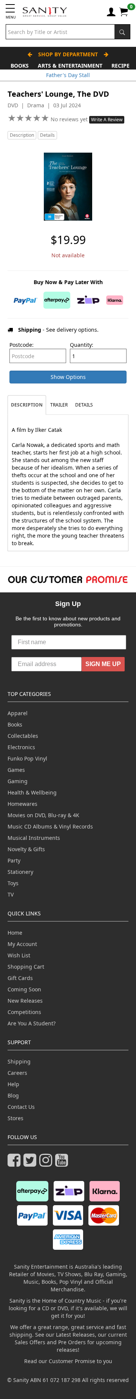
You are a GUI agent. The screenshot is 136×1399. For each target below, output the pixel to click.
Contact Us (21, 1106)
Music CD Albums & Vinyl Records (50, 826)
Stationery (20, 871)
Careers (17, 1072)
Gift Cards (20, 978)
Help (13, 1084)
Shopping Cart (26, 966)
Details (47, 135)
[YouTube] (63, 1163)
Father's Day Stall (68, 75)
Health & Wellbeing (32, 792)
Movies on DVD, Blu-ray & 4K (43, 815)
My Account (22, 944)
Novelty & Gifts (26, 849)
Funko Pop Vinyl (27, 758)
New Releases (25, 1000)
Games (16, 769)
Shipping (19, 1061)
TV (11, 894)
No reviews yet (70, 119)
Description (22, 135)
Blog (13, 1095)
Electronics (21, 747)
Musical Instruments (34, 837)
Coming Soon (24, 989)
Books (20, 65)
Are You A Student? (32, 1023)
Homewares (22, 803)
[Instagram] (47, 1163)
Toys (13, 883)
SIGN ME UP (103, 664)
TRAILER (59, 405)
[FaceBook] (15, 1163)
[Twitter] (31, 1163)
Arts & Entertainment (70, 65)
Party (14, 860)
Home (15, 932)
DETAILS (84, 405)
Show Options (68, 376)
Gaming (18, 781)
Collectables (23, 735)
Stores (15, 1118)
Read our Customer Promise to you (68, 1361)
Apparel (18, 713)
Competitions (24, 1012)
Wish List (19, 955)
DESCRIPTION (27, 405)
